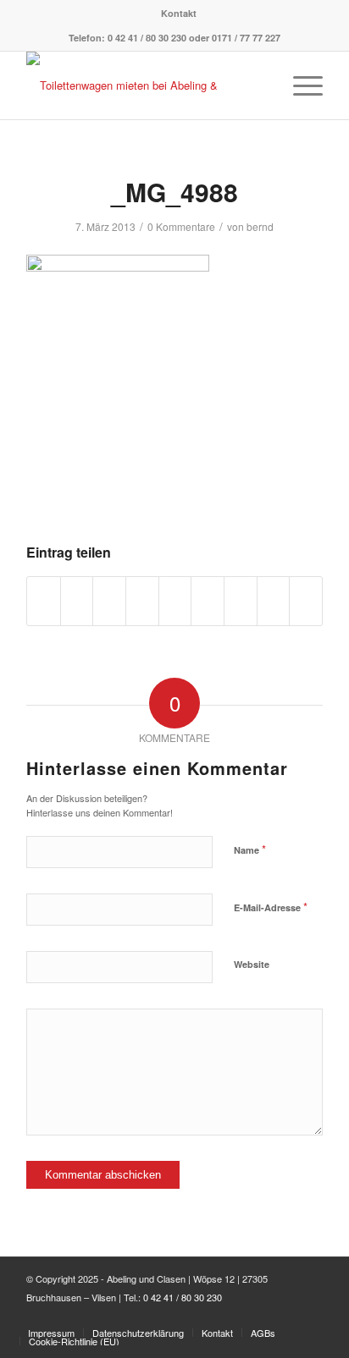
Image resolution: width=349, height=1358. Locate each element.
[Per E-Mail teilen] (306, 600)
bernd (260, 226)
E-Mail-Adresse (270, 907)
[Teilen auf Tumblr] (207, 600)
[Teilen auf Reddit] (274, 600)
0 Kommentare (181, 226)
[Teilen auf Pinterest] (142, 600)
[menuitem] (178, 13)
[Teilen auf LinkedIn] (175, 600)
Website (251, 964)
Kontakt (179, 13)
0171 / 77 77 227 (246, 37)
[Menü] (299, 85)
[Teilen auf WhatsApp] (109, 600)
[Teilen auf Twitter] (77, 600)
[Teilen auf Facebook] (43, 600)
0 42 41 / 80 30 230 (147, 37)
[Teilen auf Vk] (240, 600)
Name (250, 849)
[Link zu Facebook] (310, 1315)
